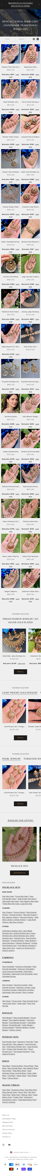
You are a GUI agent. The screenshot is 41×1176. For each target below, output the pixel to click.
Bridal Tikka (16, 1095)
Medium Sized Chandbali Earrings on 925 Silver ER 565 (30, 452)
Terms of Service (8, 1129)
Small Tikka (6, 1095)
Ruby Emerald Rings (15, 1068)
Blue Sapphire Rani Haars (29, 901)
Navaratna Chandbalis (23, 966)
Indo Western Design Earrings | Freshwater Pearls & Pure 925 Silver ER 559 (30, 417)
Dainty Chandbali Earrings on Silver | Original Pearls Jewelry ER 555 (10, 242)
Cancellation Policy (9, 1119)
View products (19, 873)
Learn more (21, 663)
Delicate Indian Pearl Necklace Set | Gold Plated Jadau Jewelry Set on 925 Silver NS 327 (30, 521)
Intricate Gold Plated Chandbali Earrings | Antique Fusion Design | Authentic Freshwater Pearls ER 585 (10, 277)
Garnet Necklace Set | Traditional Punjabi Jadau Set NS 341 (11, 521)
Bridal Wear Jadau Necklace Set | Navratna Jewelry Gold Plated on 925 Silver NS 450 (14, 656)
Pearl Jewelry (11, 758)
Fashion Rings (13, 1078)
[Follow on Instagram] (3, 1145)
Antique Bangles (8, 1027)
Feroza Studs (17, 1001)
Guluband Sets (19, 938)
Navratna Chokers (26, 917)
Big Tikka (32, 1092)
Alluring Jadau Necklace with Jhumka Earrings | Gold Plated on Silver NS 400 (30, 312)
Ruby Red (29, 1042)
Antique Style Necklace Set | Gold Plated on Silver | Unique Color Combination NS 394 (10, 172)
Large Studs (21, 1003)
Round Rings (6, 1071)
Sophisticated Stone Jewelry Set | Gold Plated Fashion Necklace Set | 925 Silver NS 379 (30, 487)
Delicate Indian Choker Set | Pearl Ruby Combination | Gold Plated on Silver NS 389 (10, 137)
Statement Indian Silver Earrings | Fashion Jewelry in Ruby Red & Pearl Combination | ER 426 (30, 591)
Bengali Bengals (15, 1025)
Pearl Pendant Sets (9, 1042)
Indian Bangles (27, 1025)
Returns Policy (7, 1126)
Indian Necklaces (8, 943)
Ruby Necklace (30, 940)
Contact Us (6, 1137)
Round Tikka (22, 1092)
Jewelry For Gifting (20, 820)
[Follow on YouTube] (9, 1145)
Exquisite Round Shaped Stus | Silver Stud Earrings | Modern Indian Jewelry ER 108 (30, 137)
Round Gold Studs (9, 1003)
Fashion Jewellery (8, 1102)
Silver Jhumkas (28, 992)
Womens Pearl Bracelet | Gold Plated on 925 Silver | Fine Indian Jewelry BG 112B (30, 242)
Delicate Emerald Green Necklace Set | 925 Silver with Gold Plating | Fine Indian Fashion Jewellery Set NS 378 (11, 487)
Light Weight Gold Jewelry (20, 692)
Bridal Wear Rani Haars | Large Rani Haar (17, 904)
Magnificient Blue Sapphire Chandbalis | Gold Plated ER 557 (30, 67)
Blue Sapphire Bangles (17, 1020)
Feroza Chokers (19, 912)
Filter (7, 39)
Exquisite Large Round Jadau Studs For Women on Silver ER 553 (30, 207)
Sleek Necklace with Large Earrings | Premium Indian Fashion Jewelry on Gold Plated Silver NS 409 (10, 102)
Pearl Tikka (6, 1090)
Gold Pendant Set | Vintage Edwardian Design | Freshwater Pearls (14, 727)
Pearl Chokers (7, 912)
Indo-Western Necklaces (27, 945)
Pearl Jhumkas (7, 985)
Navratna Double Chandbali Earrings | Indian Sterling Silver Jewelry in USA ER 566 (10, 417)
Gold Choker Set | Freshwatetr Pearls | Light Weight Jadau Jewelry (30, 347)
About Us (5, 1115)
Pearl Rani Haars (8, 896)
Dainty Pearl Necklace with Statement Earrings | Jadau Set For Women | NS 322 (30, 556)
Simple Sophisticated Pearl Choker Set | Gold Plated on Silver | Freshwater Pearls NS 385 (10, 452)
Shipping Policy (7, 1122)
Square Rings (21, 1075)
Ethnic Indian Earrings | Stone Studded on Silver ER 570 (30, 102)
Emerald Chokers (16, 915)
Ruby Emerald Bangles (21, 1018)
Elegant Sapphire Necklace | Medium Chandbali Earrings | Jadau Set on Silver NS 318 (10, 591)
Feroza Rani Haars (21, 896)
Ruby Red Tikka (31, 1090)
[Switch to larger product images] (34, 39)
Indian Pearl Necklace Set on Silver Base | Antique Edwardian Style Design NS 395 (30, 172)
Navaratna (21, 1042)
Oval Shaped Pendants (21, 1051)
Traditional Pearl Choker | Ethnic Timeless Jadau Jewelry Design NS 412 (11, 312)
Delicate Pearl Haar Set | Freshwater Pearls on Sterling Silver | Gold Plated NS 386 (10, 67)
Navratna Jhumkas (20, 985)
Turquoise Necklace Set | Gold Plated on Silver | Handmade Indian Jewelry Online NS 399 (10, 382)
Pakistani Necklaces (23, 943)
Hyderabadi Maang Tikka (27, 1100)
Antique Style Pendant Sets (17, 1049)
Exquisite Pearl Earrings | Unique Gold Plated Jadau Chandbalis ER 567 (30, 382)
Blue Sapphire (19, 1044)
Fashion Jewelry (8, 950)
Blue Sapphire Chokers (10, 917)
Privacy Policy (7, 1133)
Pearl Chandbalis (8, 966)
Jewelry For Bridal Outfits (25, 948)
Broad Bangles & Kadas (17, 1023)
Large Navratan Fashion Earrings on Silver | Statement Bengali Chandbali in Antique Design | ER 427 (30, 277)
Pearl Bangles (7, 1018)
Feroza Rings (28, 1066)
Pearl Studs (6, 1001)
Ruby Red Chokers (30, 915)
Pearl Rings (6, 1066)
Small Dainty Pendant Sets (16, 1047)
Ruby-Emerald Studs (30, 1001)
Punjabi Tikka (18, 1097)
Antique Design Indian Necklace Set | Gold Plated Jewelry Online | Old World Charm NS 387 (11, 207)
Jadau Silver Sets (8, 948)
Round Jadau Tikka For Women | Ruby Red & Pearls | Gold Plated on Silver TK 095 (10, 556)
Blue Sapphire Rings (30, 1068)
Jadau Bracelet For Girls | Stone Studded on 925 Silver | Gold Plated (11, 347)
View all (20, 672)
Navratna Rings (17, 1066)
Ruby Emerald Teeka (9, 1092)
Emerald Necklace (17, 940)
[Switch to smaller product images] (38, 39)
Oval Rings (11, 1075)
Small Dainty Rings (19, 1071)
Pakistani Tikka (26, 1095)
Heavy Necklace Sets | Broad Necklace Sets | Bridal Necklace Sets (19, 935)
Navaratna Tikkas (18, 1090)
